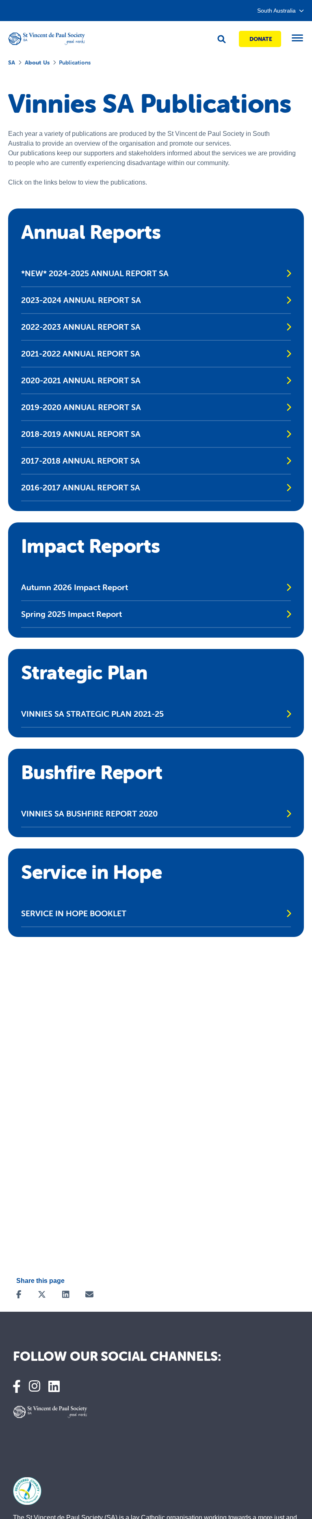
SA (11, 62)
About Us (37, 62)
